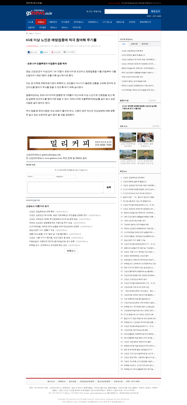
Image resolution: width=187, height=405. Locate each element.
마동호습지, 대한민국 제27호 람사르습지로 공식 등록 (52, 241)
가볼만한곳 (53, 22)
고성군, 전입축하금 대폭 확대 (41, 212)
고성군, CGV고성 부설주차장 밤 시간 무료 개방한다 (143, 354)
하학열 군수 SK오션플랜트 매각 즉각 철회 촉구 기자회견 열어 (146, 369)
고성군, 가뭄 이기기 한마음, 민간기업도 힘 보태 (49, 238)
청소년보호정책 (104, 381)
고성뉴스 (41, 22)
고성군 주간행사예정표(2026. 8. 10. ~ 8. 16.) (139, 283)
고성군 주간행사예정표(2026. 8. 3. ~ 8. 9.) (139, 326)
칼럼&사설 (120, 22)
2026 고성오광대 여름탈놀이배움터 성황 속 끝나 (139, 73)
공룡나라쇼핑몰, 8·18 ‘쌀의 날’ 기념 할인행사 (48, 234)
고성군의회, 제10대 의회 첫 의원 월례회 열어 (140, 295)
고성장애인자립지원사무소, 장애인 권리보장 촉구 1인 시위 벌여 (147, 310)
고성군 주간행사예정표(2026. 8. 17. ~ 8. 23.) (139, 244)
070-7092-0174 (58, 393)
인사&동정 (65, 22)
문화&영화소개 (145, 22)
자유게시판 (77, 27)
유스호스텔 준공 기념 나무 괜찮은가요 (137, 201)
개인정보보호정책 (87, 381)
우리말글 (42, 27)
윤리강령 (72, 381)
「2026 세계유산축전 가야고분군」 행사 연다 (140, 291)
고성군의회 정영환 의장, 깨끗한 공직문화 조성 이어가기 (144, 275)
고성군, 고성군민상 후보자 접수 (135, 279)
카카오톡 (57, 52)
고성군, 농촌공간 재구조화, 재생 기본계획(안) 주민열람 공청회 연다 (58, 215)
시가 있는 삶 (107, 22)
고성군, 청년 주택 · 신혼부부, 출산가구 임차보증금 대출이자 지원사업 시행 (151, 357)
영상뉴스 (53, 27)
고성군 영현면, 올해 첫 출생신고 (133, 55)
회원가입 (97, 11)
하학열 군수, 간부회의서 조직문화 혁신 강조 (48, 245)
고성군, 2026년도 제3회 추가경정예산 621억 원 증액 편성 (53, 219)
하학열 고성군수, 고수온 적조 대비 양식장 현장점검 (142, 365)
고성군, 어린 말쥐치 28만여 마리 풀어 (137, 342)
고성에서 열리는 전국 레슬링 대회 (134, 81)
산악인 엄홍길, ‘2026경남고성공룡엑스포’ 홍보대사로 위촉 (145, 236)
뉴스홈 (30, 22)
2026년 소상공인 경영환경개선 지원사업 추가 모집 (50, 223)
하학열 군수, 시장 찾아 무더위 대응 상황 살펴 (140, 322)
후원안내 (61, 381)
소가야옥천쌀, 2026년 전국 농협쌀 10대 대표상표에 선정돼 (54, 226)
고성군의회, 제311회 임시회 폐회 (136, 330)
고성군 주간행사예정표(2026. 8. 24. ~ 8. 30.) (138, 205)
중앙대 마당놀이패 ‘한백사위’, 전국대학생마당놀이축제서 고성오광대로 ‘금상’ (150, 68)
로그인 (89, 11)
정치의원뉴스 (79, 22)
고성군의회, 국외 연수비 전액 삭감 (136, 287)
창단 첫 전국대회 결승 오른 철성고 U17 (138, 350)
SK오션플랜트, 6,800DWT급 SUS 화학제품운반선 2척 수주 (145, 334)
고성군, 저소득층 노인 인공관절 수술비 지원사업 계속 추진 (145, 361)
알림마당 (31, 27)
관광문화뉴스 (93, 22)
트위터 (45, 52)
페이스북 (33, 52)
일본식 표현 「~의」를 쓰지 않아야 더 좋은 (138, 197)
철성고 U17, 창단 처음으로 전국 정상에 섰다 (140, 318)
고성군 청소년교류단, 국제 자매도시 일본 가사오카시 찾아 (145, 303)
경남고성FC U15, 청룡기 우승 (41, 230)
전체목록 (152, 101)
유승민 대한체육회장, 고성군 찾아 (136, 256)
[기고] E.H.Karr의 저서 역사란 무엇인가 (134, 3)
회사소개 (51, 381)
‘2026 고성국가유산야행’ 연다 (132, 77)
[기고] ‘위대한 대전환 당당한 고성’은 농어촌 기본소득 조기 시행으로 (145, 164)
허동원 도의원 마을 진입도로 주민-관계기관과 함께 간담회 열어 (147, 346)
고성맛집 (132, 22)
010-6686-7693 (77, 393)
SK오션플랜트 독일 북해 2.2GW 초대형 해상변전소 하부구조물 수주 (148, 338)
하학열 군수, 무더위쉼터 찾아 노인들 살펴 (139, 307)
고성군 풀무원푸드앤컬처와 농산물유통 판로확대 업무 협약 (145, 271)
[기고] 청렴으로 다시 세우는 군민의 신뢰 (138, 314)
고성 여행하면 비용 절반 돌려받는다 (137, 299)
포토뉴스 (64, 27)
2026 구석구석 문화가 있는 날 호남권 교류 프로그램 (142, 268)
